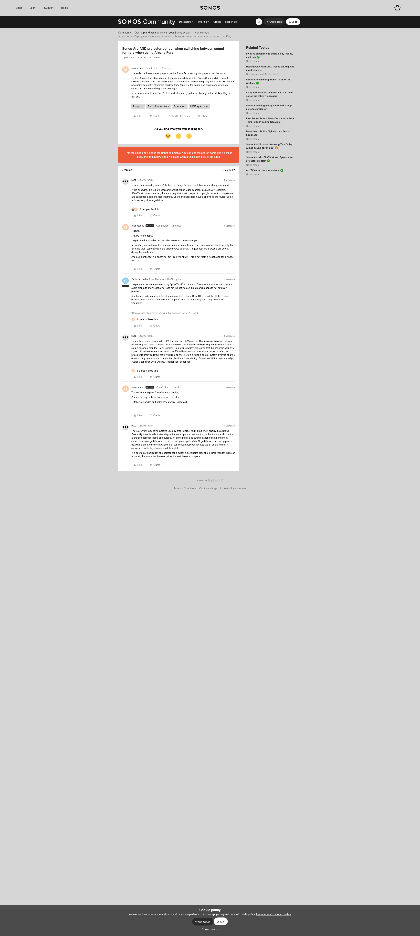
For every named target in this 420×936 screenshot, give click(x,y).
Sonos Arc (180, 106)
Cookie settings (208, 488)
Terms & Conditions (185, 488)
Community (124, 32)
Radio (64, 8)
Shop (19, 8)
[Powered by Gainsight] (210, 481)
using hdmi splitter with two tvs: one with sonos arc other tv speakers (269, 94)
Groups (217, 21)
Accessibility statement (233, 488)
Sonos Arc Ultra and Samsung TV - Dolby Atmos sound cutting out (269, 146)
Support (48, 8)
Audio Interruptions (159, 106)
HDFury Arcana (199, 106)
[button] (274, 21)
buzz (133, 179)
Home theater (202, 32)
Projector (138, 106)
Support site (231, 21)
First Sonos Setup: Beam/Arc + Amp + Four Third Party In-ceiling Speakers (270, 120)
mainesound (137, 68)
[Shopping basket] (397, 8)
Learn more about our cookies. (273, 914)
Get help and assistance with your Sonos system (163, 32)
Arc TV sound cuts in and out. (263, 170)
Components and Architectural (262, 74)
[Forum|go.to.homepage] (146, 21)
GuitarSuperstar (139, 279)
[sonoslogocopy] (210, 8)
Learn (33, 8)
